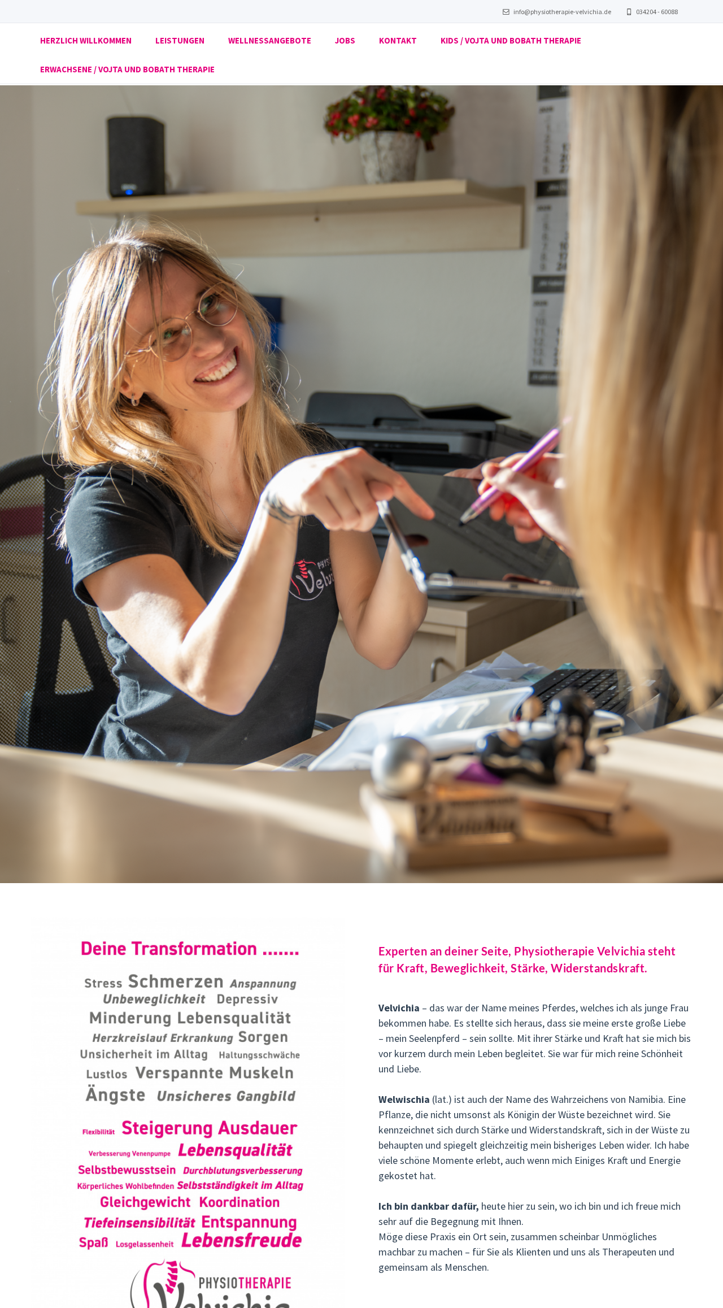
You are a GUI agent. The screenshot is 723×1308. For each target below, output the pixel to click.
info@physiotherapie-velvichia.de (561, 11)
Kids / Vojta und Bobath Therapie (511, 40)
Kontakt (398, 40)
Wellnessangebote (269, 40)
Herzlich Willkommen (86, 40)
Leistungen (179, 40)
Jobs (345, 40)
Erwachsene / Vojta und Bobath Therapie (127, 69)
